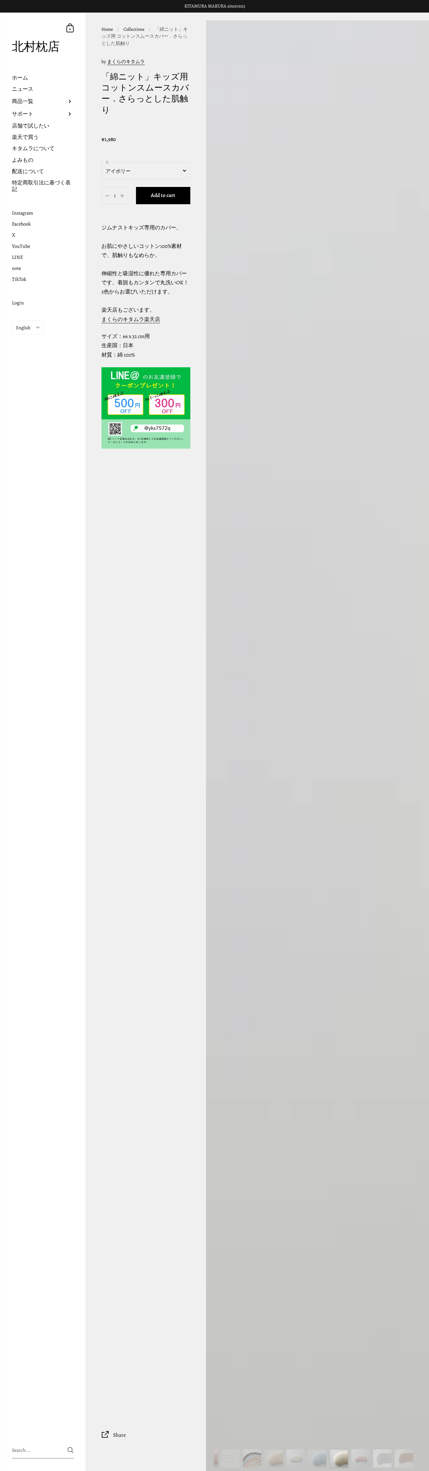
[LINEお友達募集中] (145, 408)
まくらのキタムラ (126, 61)
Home (107, 29)
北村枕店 (36, 47)
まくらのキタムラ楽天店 (130, 319)
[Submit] (70, 1450)
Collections (133, 29)
